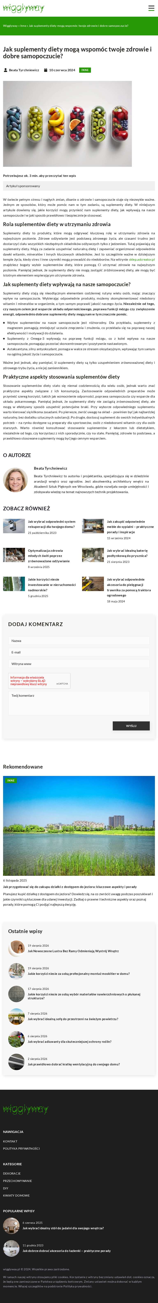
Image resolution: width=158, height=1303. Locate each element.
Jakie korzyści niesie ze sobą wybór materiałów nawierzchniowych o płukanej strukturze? (84, 996)
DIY (5, 1188)
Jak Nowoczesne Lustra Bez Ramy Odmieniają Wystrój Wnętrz (73, 951)
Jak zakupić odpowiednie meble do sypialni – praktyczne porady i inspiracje (130, 526)
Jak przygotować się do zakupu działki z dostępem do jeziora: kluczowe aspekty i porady (70, 887)
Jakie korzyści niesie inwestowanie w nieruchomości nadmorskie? (52, 584)
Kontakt (10, 1141)
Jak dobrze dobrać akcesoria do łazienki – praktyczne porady (67, 1251)
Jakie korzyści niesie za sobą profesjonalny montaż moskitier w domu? (79, 973)
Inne (85, 70)
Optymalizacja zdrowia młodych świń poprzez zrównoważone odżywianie (49, 555)
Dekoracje (12, 1173)
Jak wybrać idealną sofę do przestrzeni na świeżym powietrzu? (73, 1019)
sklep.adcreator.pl (142, 259)
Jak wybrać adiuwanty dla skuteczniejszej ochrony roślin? (70, 1041)
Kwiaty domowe (16, 1195)
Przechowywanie (17, 1181)
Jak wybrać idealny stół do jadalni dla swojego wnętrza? (63, 1228)
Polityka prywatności (21, 1148)
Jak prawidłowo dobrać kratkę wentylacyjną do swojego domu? (74, 1064)
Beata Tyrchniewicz (24, 70)
